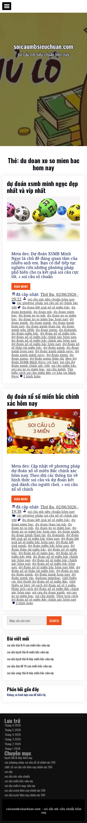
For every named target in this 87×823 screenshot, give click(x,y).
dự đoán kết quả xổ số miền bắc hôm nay (45, 537)
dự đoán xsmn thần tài (47, 358)
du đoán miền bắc (24, 333)
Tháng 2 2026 (12, 743)
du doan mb (42, 312)
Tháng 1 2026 (12, 748)
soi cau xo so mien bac (28, 369)
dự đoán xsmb (54, 347)
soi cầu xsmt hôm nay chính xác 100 (24, 795)
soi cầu (8, 771)
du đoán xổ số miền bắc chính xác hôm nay (43, 340)
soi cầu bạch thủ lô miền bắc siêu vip (28, 652)
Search (54, 620)
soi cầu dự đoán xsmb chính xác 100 (43, 364)
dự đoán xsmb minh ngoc (54, 351)
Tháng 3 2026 (12, 739)
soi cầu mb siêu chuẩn (17, 776)
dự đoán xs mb (67, 571)
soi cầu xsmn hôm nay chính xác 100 (24, 790)
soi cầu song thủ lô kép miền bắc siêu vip (30, 672)
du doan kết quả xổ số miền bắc (46, 307)
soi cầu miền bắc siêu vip (18, 781)
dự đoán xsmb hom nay (52, 574)
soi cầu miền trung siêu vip (19, 785)
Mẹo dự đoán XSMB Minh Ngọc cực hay (44, 360)
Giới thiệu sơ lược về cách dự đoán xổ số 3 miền (43, 583)
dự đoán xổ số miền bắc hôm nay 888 (46, 567)
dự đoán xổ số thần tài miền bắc (45, 569)
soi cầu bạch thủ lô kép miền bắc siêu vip (30, 658)
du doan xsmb (40, 323)
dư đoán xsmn (57, 355)
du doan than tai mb (50, 524)
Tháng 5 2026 (12, 729)
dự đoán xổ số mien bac (36, 553)
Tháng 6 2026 (12, 725)
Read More (21, 286)
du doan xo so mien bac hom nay (43, 319)
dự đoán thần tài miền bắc (43, 547)
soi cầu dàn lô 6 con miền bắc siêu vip (28, 645)
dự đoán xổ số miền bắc (58, 333)
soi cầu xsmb (56, 369)
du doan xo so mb (32, 315)
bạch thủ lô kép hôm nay (18, 757)
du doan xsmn (46, 330)
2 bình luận (32, 376)
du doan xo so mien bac (52, 528)
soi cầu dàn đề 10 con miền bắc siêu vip (29, 666)
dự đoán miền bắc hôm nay (48, 546)
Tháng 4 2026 (12, 734)
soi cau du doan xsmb (48, 592)
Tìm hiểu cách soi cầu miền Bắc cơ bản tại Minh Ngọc (43, 372)
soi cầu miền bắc (63, 365)
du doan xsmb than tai (43, 326)
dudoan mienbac (47, 578)
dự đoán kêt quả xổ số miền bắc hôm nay (45, 540)
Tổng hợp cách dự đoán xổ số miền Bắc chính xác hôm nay (44, 598)
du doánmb (67, 330)
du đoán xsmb (22, 574)
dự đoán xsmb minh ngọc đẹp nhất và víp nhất (42, 187)
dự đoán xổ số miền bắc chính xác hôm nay (43, 337)
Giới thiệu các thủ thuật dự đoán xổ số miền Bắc (44, 580)
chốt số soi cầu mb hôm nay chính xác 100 (28, 767)
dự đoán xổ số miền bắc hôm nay (36, 344)
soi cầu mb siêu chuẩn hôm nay (51, 299)
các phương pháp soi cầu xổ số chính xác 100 (29, 762)
